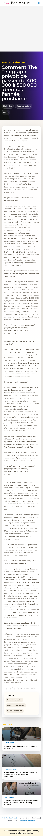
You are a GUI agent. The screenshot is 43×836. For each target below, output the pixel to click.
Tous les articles (14, 700)
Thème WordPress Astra (26, 820)
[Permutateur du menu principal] (38, 3)
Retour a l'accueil (14, 711)
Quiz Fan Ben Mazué (9, 818)
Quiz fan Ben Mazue (15, 705)
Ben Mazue (20, 3)
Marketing (7, 106)
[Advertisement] (21, 28)
